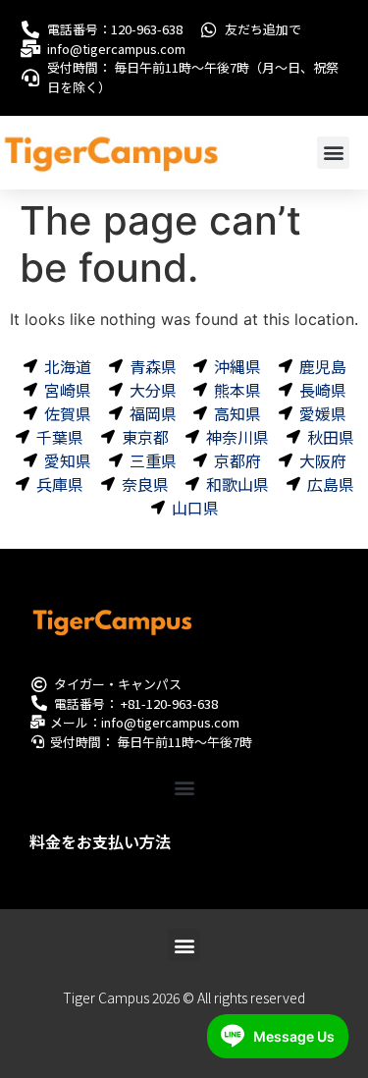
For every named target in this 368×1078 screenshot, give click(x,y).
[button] (333, 152)
